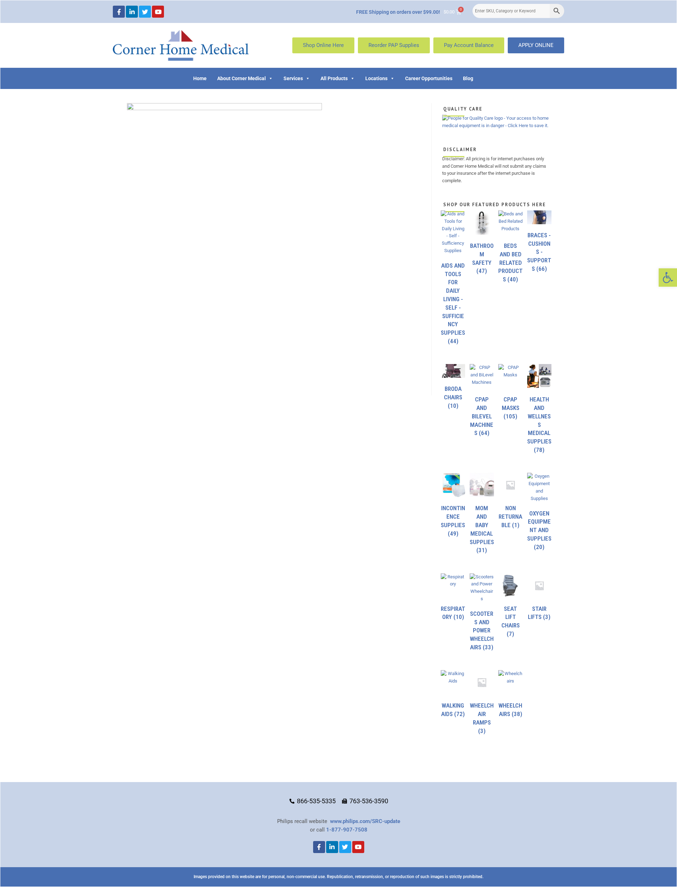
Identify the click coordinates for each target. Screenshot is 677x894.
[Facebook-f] (119, 12)
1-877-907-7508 (346, 830)
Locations (376, 78)
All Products (334, 78)
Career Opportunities (428, 78)
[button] (668, 277)
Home (200, 78)
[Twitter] (145, 12)
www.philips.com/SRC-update (365, 821)
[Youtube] (158, 12)
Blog (468, 78)
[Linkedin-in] (132, 12)
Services (293, 78)
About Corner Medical (241, 78)
